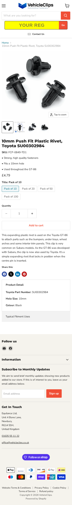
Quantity (6, 206)
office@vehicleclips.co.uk (15, 442)
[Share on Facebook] (4, 274)
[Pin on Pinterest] (24, 274)
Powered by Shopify (36, 498)
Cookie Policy (59, 487)
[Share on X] (11, 274)
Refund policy (46, 491)
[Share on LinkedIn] (17, 274)
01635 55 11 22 (10, 436)
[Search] (65, 16)
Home (5, 42)
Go (63, 25)
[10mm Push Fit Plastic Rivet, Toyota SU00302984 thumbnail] (7, 127)
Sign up (54, 393)
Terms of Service (27, 491)
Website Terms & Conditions (16, 487)
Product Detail (15, 285)
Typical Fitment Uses (18, 316)
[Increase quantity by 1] (32, 213)
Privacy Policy (42, 487)
